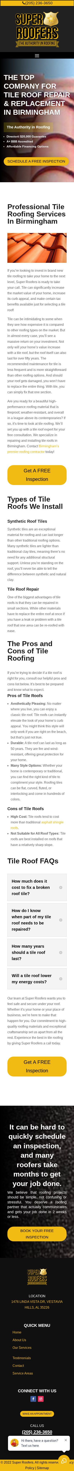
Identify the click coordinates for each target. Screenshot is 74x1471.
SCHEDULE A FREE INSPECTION (36, 161)
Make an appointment (37, 1413)
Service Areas (23, 1373)
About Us (19, 1340)
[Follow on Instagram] (41, 1399)
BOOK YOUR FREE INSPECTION (37, 1234)
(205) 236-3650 (39, 3)
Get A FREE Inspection (37, 475)
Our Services (22, 1347)
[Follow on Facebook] (33, 1399)
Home (17, 1332)
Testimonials (22, 1358)
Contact (18, 1365)
